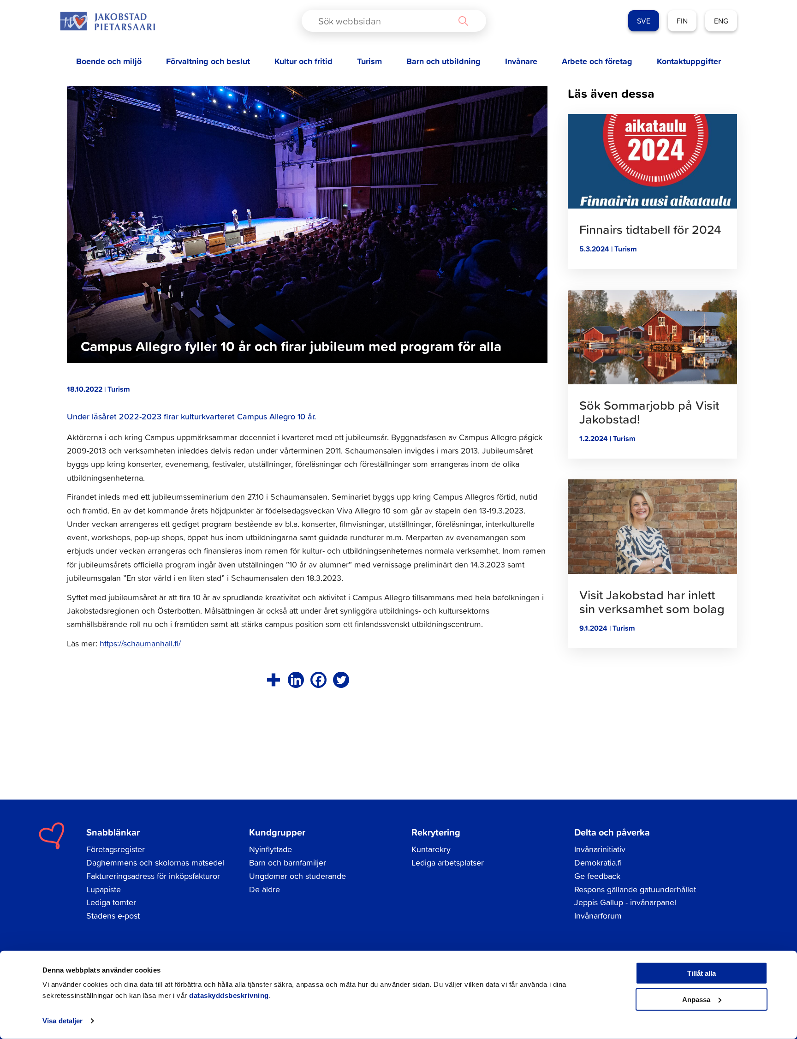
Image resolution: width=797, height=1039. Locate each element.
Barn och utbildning (443, 61)
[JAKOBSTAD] (107, 21)
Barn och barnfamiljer (287, 862)
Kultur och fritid (303, 61)
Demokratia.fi (598, 862)
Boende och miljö (109, 61)
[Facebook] (318, 680)
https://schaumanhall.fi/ (140, 643)
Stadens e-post (113, 915)
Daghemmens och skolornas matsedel (155, 862)
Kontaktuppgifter (689, 61)
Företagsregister (115, 849)
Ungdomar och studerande (297, 876)
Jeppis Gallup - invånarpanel (625, 902)
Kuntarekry (431, 849)
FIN (682, 21)
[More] (273, 680)
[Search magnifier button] (463, 20)
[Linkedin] (296, 680)
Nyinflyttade (270, 849)
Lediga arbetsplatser (447, 862)
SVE (643, 21)
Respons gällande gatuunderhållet (635, 889)
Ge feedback (597, 876)
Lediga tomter (111, 902)
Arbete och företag (597, 61)
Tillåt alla (701, 973)
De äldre (264, 889)
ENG (721, 21)
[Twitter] (341, 680)
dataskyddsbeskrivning (229, 995)
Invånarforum (598, 915)
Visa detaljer (62, 1021)
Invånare (521, 61)
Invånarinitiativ (599, 849)
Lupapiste (103, 889)
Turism (369, 61)
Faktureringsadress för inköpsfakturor (153, 876)
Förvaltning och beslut (208, 61)
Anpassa (696, 999)
